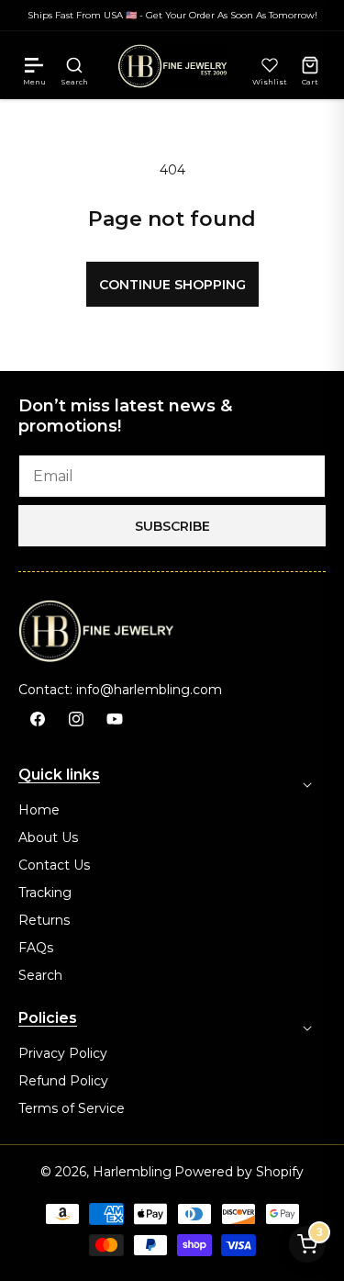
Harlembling (132, 1171)
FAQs (35, 947)
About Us (48, 837)
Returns (44, 920)
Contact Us (54, 865)
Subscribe (172, 526)
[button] (34, 65)
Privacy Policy (62, 1053)
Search (40, 975)
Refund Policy (63, 1081)
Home (39, 810)
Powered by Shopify (239, 1171)
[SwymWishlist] (270, 65)
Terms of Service (71, 1108)
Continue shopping (172, 284)
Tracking (45, 892)
